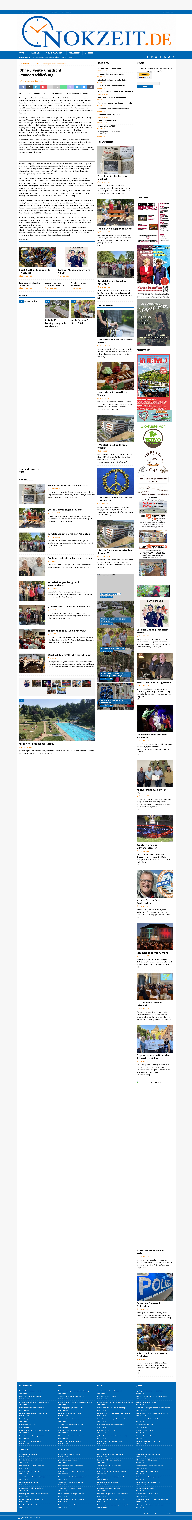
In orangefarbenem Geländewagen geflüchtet (111, 133)
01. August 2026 (64, 1438)
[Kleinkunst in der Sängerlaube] (36, 683)
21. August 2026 (55, 513)
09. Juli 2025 (102, 1496)
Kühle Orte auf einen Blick (79, 322)
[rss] (165, 57)
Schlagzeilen (34, 53)
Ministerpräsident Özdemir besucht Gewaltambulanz (115, 1402)
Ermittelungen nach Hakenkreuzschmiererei (115, 91)
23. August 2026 (55, 489)
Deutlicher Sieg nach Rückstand (69, 1419)
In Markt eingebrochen (106, 120)
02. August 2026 (107, 678)
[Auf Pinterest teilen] (43, 87)
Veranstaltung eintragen (27, 12)
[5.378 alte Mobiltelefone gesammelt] (115, 696)
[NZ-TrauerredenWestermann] (153, 345)
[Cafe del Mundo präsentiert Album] (76, 257)
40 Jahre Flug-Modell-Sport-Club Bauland (71, 1425)
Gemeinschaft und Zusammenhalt (69, 1430)
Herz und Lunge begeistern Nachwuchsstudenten (153, 1408)
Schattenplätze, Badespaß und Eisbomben (33, 1494)
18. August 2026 (103, 1399)
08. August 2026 (55, 561)
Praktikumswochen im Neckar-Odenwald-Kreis (152, 1413)
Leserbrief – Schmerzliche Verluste (112, 394)
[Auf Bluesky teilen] (84, 87)
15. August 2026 (144, 906)
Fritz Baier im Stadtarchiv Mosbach (68, 485)
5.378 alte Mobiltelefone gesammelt (112, 701)
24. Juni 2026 (24, 1496)
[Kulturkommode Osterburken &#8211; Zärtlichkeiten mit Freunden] (153, 298)
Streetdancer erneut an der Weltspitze (71, 1396)
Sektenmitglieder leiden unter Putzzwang (111, 1499)
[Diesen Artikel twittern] (29, 87)
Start (21, 53)
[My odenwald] (153, 409)
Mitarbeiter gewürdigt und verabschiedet (63, 584)
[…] (76, 497)
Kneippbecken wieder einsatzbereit (31, 1488)
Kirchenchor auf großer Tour (67, 1505)
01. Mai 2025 (102, 1502)
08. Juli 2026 (24, 1479)
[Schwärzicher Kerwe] (153, 243)
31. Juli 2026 (53, 588)
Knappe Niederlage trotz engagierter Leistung (73, 1391)
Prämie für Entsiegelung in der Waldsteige (56, 323)
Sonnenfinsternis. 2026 (29, 471)
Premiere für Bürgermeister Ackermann (110, 1441)
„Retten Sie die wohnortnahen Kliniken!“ (115, 552)
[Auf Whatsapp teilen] (63, 87)
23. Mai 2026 (103, 451)
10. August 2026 (55, 537)
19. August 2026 (64, 1404)
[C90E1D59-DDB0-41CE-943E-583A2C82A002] (154, 420)
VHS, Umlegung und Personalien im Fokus (111, 1425)
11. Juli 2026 (24, 1474)
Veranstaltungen (54, 53)
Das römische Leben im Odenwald (150, 1004)
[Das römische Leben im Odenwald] (51, 690)
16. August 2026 (64, 1410)
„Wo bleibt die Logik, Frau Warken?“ (112, 446)
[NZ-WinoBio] (153, 448)
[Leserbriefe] (115, 323)
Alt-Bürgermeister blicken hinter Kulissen (150, 1505)
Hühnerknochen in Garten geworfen (31, 1436)
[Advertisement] (164, 106)
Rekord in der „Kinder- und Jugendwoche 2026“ (152, 1396)
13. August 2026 (107, 597)
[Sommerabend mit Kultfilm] (86, 683)
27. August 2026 (103, 71)
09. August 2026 (144, 956)
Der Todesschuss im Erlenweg (107, 1482)
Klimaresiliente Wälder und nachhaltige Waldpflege (113, 674)
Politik (100, 1386)
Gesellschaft (64, 1449)
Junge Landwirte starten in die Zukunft (149, 1441)
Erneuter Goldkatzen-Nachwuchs (30, 1460)
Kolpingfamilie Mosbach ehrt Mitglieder (71, 1499)
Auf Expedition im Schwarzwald (146, 1402)
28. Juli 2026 (53, 610)
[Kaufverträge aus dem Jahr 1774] (56, 683)
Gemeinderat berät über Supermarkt (109, 1391)
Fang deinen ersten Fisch (144, 1425)
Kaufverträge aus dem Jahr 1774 (152, 791)
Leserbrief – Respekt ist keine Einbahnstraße (112, 1494)
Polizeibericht (25, 1386)
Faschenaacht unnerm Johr (145, 1430)
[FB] (148, 57)
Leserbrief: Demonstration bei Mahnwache (114, 499)
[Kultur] (155, 613)
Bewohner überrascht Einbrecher (110, 74)
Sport (61, 1386)
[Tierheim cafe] (153, 494)
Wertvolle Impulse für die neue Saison (71, 1436)
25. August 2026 (52, 288)
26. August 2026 (26, 276)
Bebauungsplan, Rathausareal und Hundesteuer (113, 1413)
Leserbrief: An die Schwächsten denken (54, 284)
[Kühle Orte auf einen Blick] (83, 309)
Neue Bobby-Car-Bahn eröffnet (29, 1505)
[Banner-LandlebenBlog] (153, 596)
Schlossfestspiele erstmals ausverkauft (152, 736)
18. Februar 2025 (104, 1507)
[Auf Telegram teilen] (77, 87)
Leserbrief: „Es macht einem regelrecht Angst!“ (112, 1505)
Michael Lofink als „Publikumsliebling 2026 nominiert (75, 1402)
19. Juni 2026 (24, 1507)
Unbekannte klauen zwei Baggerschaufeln (114, 103)
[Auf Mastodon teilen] (70, 87)
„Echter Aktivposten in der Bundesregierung (112, 1436)
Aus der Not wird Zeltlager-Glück (147, 1419)
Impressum (54, 12)
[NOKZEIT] (96, 49)
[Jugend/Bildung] (155, 1337)
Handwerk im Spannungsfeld (107, 1396)
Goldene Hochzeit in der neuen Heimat (70, 558)
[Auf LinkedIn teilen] (36, 87)
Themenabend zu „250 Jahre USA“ (67, 630)
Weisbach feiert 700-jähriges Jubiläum (69, 654)
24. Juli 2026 (24, 1468)
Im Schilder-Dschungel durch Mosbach (110, 1488)
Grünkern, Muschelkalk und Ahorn (30, 1471)
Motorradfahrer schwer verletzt (110, 68)
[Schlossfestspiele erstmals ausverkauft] (46, 683)
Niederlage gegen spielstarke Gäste (70, 1408)
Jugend (139, 1386)
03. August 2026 (26, 747)
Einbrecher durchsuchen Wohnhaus (29, 284)
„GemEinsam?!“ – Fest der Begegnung (69, 606)
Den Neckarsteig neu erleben (29, 1482)
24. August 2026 (25, 1444)
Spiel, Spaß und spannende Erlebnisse (34, 271)
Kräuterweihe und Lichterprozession (147, 846)
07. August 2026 (144, 1061)
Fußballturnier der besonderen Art (69, 1441)
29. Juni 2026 (24, 1490)
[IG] (161, 57)
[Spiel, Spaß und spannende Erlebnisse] (37, 257)
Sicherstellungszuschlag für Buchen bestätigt (112, 1419)
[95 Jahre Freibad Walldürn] (57, 720)
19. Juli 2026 (63, 1502)
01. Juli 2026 (24, 1485)
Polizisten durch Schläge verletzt (30, 1441)
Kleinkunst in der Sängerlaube (78, 284)
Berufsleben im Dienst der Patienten (69, 533)
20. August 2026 (144, 796)
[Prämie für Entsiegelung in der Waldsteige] (57, 309)
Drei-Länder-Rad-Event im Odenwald (31, 1466)
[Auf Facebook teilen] (22, 87)
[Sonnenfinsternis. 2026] (31, 383)
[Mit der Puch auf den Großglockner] (76, 683)
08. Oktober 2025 (104, 1490)
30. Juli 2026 (24, 1462)
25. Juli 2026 (53, 634)
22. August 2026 (64, 1393)
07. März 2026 (104, 504)
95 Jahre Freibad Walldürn (36, 744)
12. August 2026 (104, 398)
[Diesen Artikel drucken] (56, 87)
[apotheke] (153, 583)
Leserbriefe (89, 53)
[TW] (152, 57)
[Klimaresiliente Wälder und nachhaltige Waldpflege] (115, 668)
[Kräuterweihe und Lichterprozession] (66, 683)
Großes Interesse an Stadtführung (31, 1499)
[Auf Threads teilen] (90, 87)
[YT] (156, 57)
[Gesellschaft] (32, 494)
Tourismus (24, 1449)
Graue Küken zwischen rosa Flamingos (32, 1477)
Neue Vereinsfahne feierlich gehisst (70, 1413)
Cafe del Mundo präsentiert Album (74, 271)
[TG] (169, 57)
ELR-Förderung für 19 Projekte (107, 1430)
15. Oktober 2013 (28, 81)
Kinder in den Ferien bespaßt (146, 1436)
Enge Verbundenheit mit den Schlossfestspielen (153, 1057)
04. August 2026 (107, 651)
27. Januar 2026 (104, 556)
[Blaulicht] (155, 1164)
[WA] (174, 57)
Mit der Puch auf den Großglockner (148, 902)
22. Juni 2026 (24, 1502)
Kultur (139, 1449)
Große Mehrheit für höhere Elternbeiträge (111, 1408)
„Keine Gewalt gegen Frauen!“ (65, 509)
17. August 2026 (144, 851)
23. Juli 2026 (53, 658)
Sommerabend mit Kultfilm (152, 952)
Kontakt (43, 12)
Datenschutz (66, 12)
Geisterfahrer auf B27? (106, 126)
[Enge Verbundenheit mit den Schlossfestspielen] (61, 690)
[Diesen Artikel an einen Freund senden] (50, 87)
